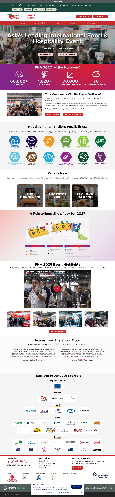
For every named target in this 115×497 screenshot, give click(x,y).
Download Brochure (45, 465)
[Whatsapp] (25, 461)
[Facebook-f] (8, 461)
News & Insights (17, 9)
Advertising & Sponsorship (47, 463)
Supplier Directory (39, 9)
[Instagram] (12, 461)
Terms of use (29, 494)
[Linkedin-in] (16, 461)
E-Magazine (28, 9)
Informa (57, 1)
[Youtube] (21, 461)
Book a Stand (43, 461)
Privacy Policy (18, 494)
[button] (22, 23)
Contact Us (42, 467)
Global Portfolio (51, 9)
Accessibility (8, 494)
